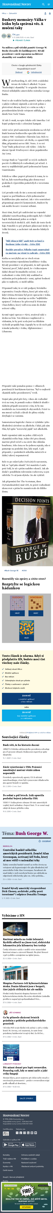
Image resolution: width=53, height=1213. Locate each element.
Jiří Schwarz (15, 1012)
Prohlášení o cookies (29, 1159)
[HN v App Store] (28, 1144)
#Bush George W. (11, 570)
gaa (17, 34)
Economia (6, 1163)
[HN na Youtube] (35, 1133)
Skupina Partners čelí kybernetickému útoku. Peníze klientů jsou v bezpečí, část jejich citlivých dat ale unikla (25, 986)
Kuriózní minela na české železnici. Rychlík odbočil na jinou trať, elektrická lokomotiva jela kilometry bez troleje (26, 942)
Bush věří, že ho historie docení (21, 745)
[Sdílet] (45, 13)
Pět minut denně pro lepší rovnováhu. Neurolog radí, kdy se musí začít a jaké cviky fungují (25, 1071)
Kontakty (6, 1155)
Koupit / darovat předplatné (13, 1177)
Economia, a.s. (18, 1119)
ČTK (14, 34)
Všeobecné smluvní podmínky (32, 1166)
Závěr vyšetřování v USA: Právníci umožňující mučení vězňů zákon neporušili (22, 770)
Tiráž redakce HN (9, 1159)
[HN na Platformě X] (17, 1133)
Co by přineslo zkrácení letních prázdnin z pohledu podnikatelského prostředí (24, 1021)
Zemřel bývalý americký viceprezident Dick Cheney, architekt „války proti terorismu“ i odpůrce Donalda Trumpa (24, 891)
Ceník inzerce (8, 1170)
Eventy (5, 1181)
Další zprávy (26, 1098)
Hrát (17, 613)
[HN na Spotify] (32, 1133)
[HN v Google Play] (11, 1144)
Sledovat (19, 72)
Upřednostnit (36, 72)
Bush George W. (32, 834)
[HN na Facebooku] (21, 1133)
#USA (24, 570)
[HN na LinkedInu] (28, 1133)
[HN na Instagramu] (24, 1133)
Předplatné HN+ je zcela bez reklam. (39, 733)
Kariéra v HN (8, 1166)
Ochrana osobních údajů (30, 1155)
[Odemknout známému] (50, 13)
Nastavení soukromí (28, 1163)
